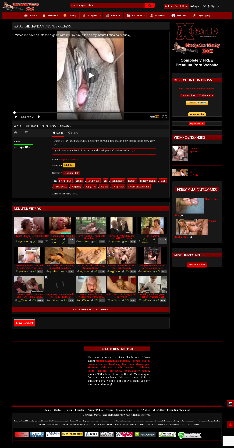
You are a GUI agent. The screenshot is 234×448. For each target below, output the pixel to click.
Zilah (162, 180)
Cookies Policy (124, 409)
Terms (109, 409)
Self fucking (118, 180)
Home (47, 409)
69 (191, 171)
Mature (131, 180)
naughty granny (148, 180)
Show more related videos (91, 309)
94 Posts (194, 151)
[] (150, 5)
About (59, 132)
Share (74, 132)
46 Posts (194, 175)
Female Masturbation (138, 186)
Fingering (76, 186)
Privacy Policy (95, 409)
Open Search (197, 123)
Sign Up (214, 6)
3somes (193, 148)
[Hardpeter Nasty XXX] (31, 6)
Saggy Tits (91, 186)
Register (79, 409)
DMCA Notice (142, 409)
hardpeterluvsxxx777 (68, 159)
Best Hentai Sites (197, 264)
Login (196, 6)
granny (79, 180)
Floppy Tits (118, 186)
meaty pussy (61, 186)
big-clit (104, 186)
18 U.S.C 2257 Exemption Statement (171, 409)
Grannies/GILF (71, 172)
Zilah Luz (69, 165)
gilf (105, 180)
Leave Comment (24, 322)
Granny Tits (93, 180)
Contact (58, 409)
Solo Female (65, 180)
